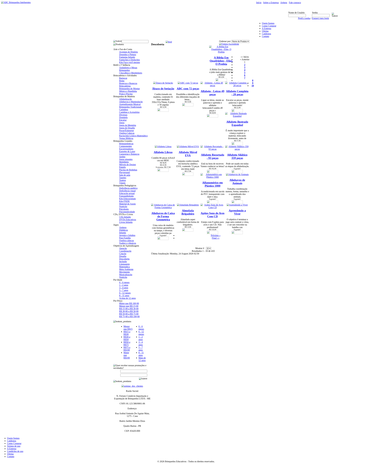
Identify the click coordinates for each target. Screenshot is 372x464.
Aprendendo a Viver (237, 212)
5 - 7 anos (123, 290)
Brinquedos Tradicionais (130, 107)
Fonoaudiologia (126, 196)
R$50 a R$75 (127, 343)
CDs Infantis (125, 217)
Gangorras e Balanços (129, 154)
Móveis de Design (127, 164)
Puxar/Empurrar (126, 130)
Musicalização (125, 274)
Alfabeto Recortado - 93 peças (212, 156)
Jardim (122, 156)
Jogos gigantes (126, 159)
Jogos (121, 122)
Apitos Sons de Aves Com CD (212, 215)
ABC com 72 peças (188, 88)
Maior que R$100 (127, 355)
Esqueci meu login (320, 18)
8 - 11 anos (124, 295)
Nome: (117, 371)
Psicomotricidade (127, 211)
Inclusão (123, 261)
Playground (124, 172)
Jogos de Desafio (127, 128)
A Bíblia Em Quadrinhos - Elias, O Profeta (221, 60)
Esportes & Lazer (127, 151)
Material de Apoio (127, 204)
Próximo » (215, 235)
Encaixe (123, 120)
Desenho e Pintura (127, 54)
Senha (315, 12)
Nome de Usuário (296, 12)
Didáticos (123, 230)
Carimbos (123, 109)
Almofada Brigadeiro (187, 212)
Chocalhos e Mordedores (130, 73)
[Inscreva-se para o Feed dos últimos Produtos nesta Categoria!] (169, 41)
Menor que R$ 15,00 (128, 306)
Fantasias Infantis (127, 57)
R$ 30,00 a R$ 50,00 (128, 311)
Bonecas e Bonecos (128, 83)
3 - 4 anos (123, 287)
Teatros (122, 180)
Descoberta (124, 259)
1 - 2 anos (123, 285)
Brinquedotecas (126, 143)
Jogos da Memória (127, 125)
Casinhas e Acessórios (129, 112)
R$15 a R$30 (127, 332)
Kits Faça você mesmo (129, 62)
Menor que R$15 (128, 327)
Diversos (123, 115)
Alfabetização (125, 99)
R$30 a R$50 (127, 338)
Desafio (122, 256)
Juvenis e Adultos (127, 235)
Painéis (122, 167)
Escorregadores (126, 149)
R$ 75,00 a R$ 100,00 (129, 316)
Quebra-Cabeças (126, 133)
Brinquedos (124, 70)
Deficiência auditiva (128, 188)
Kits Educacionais (127, 198)
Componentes (125, 146)
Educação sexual (127, 193)
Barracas (123, 78)
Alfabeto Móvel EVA (188, 154)
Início (258, 2)
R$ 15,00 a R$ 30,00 (128, 308)
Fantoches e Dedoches (129, 60)
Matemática (124, 266)
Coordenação (125, 251)
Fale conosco (295, 2)
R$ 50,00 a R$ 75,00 (128, 314)
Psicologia (124, 209)
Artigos (283, 2)
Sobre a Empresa (271, 2)
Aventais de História (128, 52)
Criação (122, 253)
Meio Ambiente (126, 269)
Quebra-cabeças (126, 240)
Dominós (123, 117)
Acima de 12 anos (127, 298)
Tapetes (122, 177)
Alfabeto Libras (163, 152)
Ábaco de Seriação (163, 88)
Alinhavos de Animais (237, 181)
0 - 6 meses (124, 282)
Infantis (122, 232)
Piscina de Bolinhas (128, 170)
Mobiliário (124, 162)
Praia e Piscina (126, 94)
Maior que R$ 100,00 (129, 303)
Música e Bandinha (128, 91)
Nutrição (123, 206)
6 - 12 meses (125, 293)
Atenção (123, 248)
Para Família (125, 238)
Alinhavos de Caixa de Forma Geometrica (163, 216)
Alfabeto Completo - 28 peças (237, 93)
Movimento (124, 272)
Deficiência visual (127, 191)
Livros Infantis (126, 222)
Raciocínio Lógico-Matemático (133, 135)
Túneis (122, 183)
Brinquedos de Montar (129, 88)
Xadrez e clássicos (127, 243)
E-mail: (117, 375)
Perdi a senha (304, 18)
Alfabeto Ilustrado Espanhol (237, 123)
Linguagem (124, 264)
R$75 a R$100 (127, 348)
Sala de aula (124, 175)
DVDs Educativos (127, 219)
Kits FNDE (124, 201)
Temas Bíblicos (126, 138)
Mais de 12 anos (142, 359)
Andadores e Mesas (128, 67)
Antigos (122, 227)
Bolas (121, 80)
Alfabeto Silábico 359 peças (237, 156)
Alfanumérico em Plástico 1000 (212, 184)
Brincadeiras (125, 86)
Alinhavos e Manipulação (131, 101)
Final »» (215, 238)
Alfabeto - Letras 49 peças (212, 93)
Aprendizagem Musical (130, 104)
